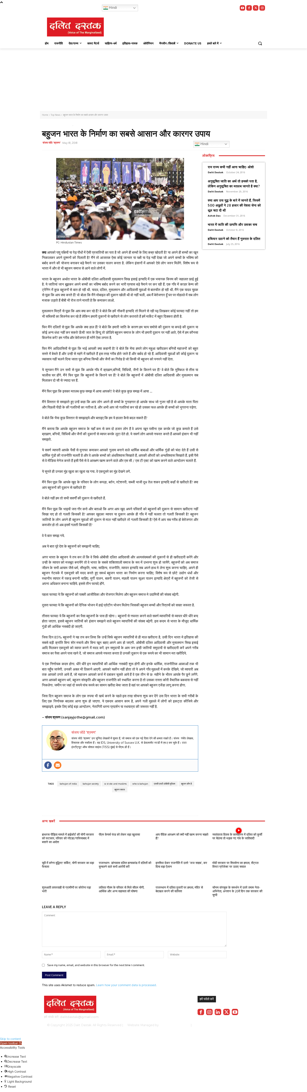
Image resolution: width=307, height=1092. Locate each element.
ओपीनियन (63, 125)
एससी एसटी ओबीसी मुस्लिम (164, 783)
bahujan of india (68, 783)
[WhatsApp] (141, 143)
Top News (49, 125)
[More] (170, 143)
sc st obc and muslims (115, 783)
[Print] (160, 143)
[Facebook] (249, 8)
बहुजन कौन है (186, 783)
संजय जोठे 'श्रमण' (52, 142)
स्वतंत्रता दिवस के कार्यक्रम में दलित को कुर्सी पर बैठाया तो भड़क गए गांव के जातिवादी (237, 836)
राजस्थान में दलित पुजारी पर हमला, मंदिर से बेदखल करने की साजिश (179, 889)
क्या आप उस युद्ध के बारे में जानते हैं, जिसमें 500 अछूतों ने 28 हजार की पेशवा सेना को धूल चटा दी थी (234, 205)
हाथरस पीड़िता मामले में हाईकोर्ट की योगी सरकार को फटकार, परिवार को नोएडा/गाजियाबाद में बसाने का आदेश (68, 838)
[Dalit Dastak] (75, 27)
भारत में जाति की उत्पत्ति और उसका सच (232, 224)
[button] (260, 43)
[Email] (151, 143)
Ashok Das (214, 215)
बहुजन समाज (119, 789)
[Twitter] (256, 8)
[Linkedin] (218, 1012)
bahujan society (91, 783)
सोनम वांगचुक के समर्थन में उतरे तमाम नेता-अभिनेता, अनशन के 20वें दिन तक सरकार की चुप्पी (237, 891)
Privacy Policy (209, 1025)
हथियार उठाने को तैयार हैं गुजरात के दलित (234, 239)
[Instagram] (262, 8)
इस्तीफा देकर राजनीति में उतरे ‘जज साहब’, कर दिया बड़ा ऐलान (181, 865)
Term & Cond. (232, 1025)
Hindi (112, 7)
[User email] (57, 765)
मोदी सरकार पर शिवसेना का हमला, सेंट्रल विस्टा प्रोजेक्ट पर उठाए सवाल (235, 865)
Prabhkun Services (173, 1025)
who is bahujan (140, 783)
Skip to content (10, 1039)
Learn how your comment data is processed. (126, 985)
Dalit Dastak (215, 172)
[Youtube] (242, 8)
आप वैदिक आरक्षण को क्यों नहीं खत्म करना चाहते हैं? (182, 836)
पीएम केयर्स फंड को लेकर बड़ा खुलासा (119, 834)
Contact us (252, 1025)
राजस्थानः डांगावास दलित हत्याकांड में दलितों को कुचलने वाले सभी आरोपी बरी (125, 865)
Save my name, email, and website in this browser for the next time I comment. (96, 965)
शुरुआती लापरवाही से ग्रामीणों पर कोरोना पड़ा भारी (66, 889)
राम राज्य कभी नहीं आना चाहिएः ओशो (231, 167)
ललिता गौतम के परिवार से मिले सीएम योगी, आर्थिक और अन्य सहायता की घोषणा (121, 889)
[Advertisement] (153, 79)
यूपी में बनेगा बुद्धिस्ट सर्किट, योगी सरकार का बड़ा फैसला (68, 865)
